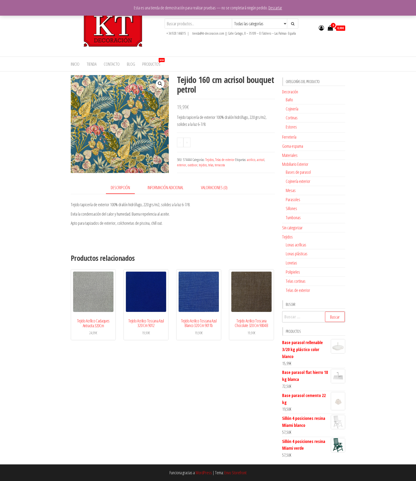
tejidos (203, 165)
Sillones (291, 208)
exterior (181, 165)
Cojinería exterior (298, 181)
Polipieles (293, 272)
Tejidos (209, 159)
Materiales (290, 155)
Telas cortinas (296, 281)
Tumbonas (293, 217)
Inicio (75, 64)
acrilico (251, 159)
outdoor (192, 165)
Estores (291, 127)
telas (210, 165)
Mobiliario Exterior (295, 164)
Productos (153, 62)
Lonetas (291, 263)
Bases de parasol (298, 172)
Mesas (291, 190)
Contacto (112, 64)
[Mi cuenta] (321, 27)
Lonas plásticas (296, 254)
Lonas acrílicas (296, 245)
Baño (289, 100)
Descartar (275, 8)
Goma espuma (292, 146)
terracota (220, 165)
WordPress (203, 472)
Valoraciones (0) (214, 187)
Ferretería (289, 137)
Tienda (92, 64)
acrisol (260, 159)
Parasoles (293, 199)
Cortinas (292, 118)
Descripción (120, 187)
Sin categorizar (292, 228)
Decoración (290, 92)
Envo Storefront (235, 472)
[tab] (124, 188)
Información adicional (165, 187)
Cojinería (292, 109)
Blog (131, 64)
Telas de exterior (224, 159)
